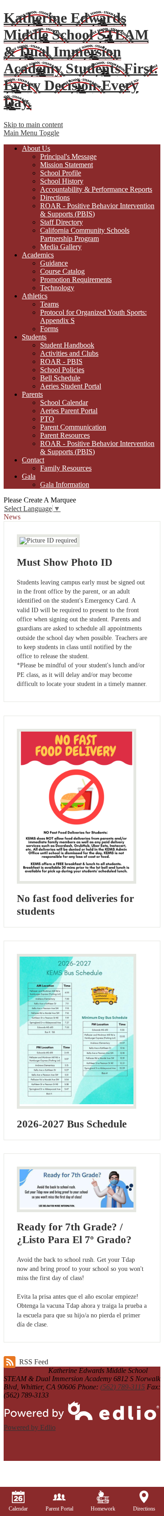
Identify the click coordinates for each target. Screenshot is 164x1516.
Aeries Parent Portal (68, 411)
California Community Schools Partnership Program (84, 234)
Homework (103, 1509)
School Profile (60, 173)
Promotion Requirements (76, 279)
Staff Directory (61, 222)
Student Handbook (67, 345)
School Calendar (64, 402)
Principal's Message (68, 156)
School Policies (62, 370)
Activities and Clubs (69, 353)
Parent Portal (59, 1509)
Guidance (54, 263)
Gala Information (64, 484)
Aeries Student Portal (70, 386)
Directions (55, 197)
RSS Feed (33, 1362)
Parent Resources (65, 435)
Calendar (18, 1509)
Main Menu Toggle (31, 133)
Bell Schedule (60, 378)
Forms (49, 329)
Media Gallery (61, 247)
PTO (47, 419)
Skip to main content (33, 124)
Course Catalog (62, 271)
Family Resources (66, 468)
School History (61, 181)
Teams (49, 304)
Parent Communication (73, 427)
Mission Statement (66, 165)
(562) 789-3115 (122, 1387)
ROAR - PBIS (61, 361)
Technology (57, 288)
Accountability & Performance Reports (96, 189)
